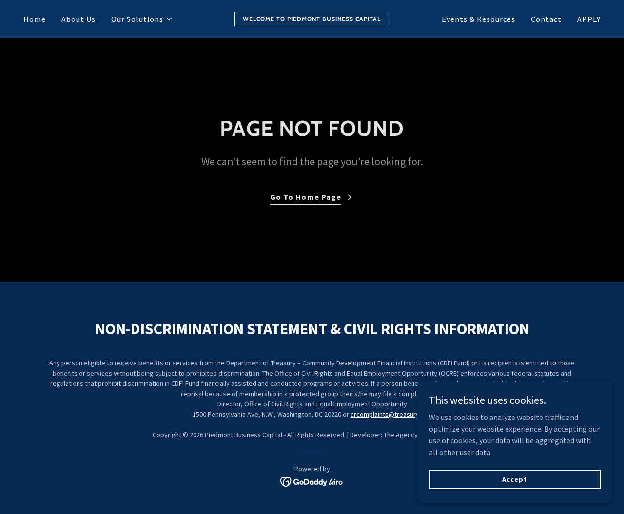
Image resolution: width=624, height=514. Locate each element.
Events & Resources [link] (478, 19)
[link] (312, 18)
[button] (142, 19)
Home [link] (34, 19)
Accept (514, 479)
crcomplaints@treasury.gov (391, 414)
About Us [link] (78, 19)
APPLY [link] (589, 19)
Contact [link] (546, 19)
